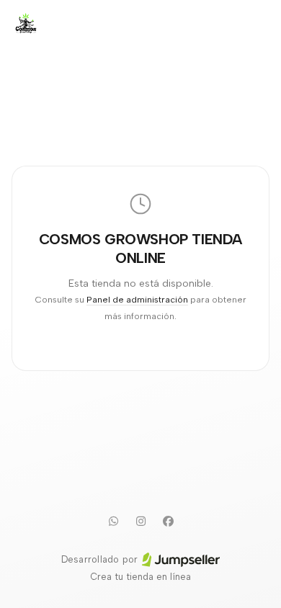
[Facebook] (168, 521)
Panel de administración (137, 299)
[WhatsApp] (113, 521)
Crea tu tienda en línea (140, 576)
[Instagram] (140, 521)
